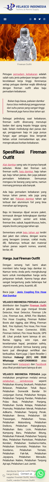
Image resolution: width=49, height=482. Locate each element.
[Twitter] (40, 19)
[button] (5, 19)
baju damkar (26, 171)
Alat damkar (9, 164)
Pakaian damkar (25, 198)
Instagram (24, 364)
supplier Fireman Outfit (18, 477)
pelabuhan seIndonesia (18, 381)
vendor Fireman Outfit (24, 480)
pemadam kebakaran (25, 74)
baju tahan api (31, 232)
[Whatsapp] (30, 19)
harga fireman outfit (16, 474)
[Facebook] (35, 19)
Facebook (41, 364)
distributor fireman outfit (18, 471)
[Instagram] (44, 19)
